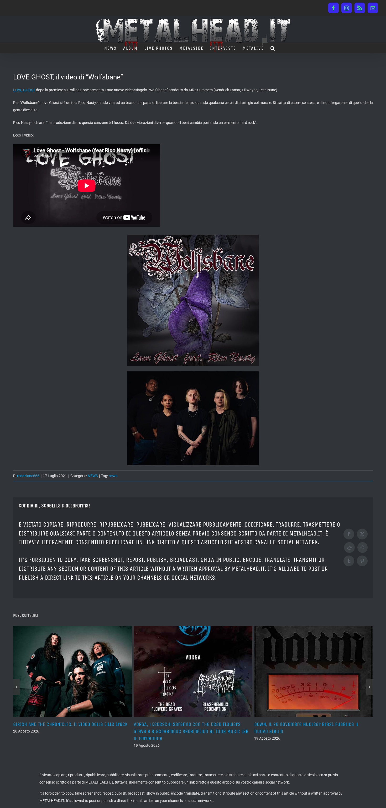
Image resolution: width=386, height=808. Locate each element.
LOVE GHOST (24, 90)
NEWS (93, 476)
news (113, 476)
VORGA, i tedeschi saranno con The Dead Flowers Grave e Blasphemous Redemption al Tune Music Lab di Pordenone (70, 731)
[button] (272, 47)
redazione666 (28, 476)
